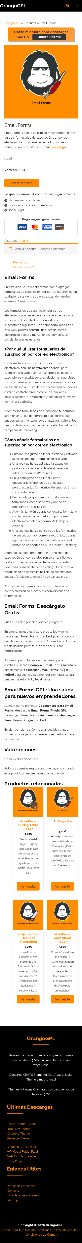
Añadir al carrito (21, 183)
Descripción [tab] (21, 262)
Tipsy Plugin (15, 1161)
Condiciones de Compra (41, 1234)
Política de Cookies (65, 1229)
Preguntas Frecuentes (21, 1185)
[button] (68, 5)
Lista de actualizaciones (23, 1195)
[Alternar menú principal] (78, 6)
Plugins (24, 240)
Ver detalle (28, 886)
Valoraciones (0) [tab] (24, 267)
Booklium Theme (18, 1128)
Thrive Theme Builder (21, 1124)
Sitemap (12, 1200)
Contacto (13, 1190)
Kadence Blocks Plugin (22, 1146)
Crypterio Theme (18, 1133)
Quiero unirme (49, 37)
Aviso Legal (10, 1229)
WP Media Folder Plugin (23, 1151)
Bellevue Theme (18, 1138)
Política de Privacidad (35, 1229)
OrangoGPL (13, 6)
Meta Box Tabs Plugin (21, 1156)
